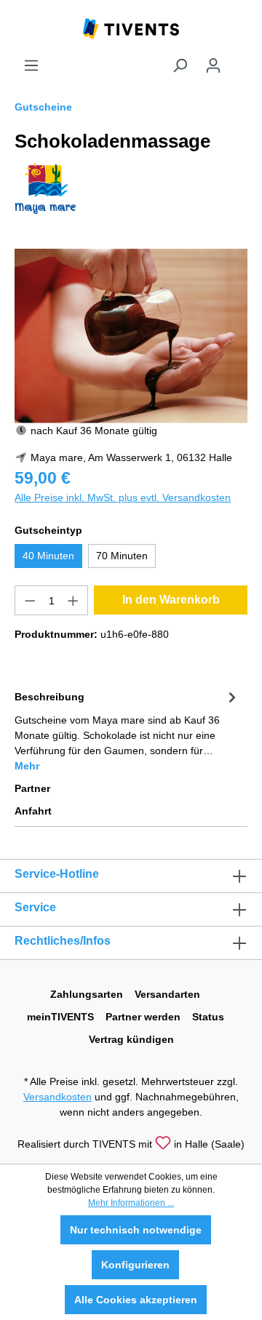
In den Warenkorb (171, 599)
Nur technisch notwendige (136, 1230)
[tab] (127, 730)
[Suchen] (179, 65)
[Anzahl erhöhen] (73, 600)
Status (208, 1017)
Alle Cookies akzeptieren (135, 1299)
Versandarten (167, 994)
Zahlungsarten (86, 994)
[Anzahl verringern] (30, 600)
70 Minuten (122, 555)
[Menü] (31, 65)
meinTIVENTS (60, 1017)
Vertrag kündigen (131, 1039)
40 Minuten (48, 555)
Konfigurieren (135, 1265)
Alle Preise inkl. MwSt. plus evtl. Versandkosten (123, 497)
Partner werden (143, 1017)
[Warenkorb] (238, 59)
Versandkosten (57, 1097)
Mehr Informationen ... (131, 1203)
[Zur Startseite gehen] (131, 27)
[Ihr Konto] (213, 65)
